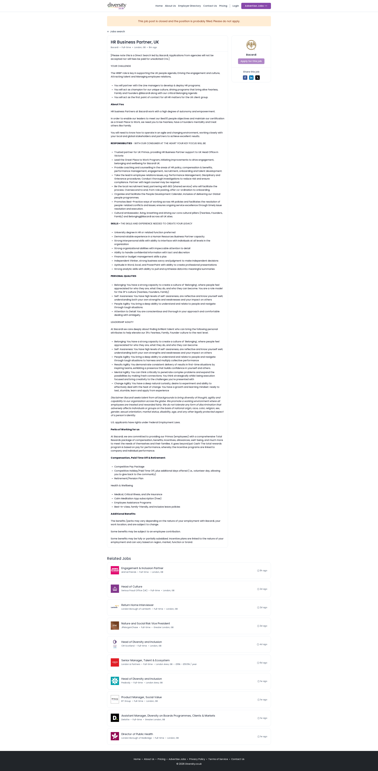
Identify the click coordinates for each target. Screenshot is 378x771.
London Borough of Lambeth (136, 608)
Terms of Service (218, 759)
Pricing (223, 6)
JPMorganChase (129, 627)
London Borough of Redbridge (136, 737)
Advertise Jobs (177, 759)
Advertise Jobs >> (256, 6)
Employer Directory (189, 6)
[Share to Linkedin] (251, 77)
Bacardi (114, 47)
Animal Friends (128, 572)
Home (159, 6)
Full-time (126, 47)
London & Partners (130, 664)
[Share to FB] (245, 77)
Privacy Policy (197, 759)
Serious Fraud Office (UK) (134, 590)
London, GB (140, 47)
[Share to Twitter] (257, 77)
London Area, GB (164, 664)
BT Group (126, 701)
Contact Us (210, 6)
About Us (170, 6)
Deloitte (125, 719)
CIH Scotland (128, 645)
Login (236, 6)
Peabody (125, 682)
